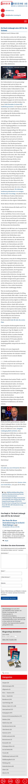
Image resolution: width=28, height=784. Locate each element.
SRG (9, 505)
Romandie (5, 743)
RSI (16, 501)
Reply (6, 540)
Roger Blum (18, 499)
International (6, 709)
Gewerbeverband (12, 496)
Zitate (4, 769)
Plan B (12, 499)
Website (3, 583)
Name (3, 571)
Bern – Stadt (6, 696)
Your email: (5, 634)
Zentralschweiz (7, 766)
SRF (6, 505)
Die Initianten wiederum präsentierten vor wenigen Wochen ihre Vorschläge (12, 191)
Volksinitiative (6, 506)
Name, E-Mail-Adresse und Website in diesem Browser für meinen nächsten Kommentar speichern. (13, 592)
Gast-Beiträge (6, 702)
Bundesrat (5, 699)
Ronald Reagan (10, 501)
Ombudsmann (21, 498)
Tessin (4, 753)
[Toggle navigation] (25, 21)
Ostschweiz (5, 729)
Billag (18, 492)
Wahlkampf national (8, 756)
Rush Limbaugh (12, 503)
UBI (11, 505)
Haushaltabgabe (6, 498)
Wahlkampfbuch (7, 759)
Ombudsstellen (6, 499)
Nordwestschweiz (7, 726)
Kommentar (5, 553)
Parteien (4, 733)
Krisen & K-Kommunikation (10, 716)
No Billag (14, 498)
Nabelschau (5, 723)
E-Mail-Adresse (5, 577)
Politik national (7, 736)
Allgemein (5, 689)
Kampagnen (6, 713)
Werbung (5, 763)
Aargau (4, 682)
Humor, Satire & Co (8, 706)
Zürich (4, 773)
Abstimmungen (7, 686)
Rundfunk (5, 503)
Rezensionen (6, 739)
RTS (21, 501)
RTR (18, 501)
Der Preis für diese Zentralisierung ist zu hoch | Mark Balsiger (14, 523)
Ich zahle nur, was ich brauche (10, 468)
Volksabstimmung (18, 505)
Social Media (6, 749)
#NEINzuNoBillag (12, 492)
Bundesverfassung (13, 494)
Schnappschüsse (7, 746)
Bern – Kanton (6, 692)
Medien (4, 719)
